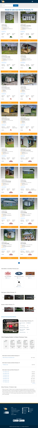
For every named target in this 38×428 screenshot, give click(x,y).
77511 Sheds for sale (6, 371)
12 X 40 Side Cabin (5, 243)
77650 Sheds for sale (6, 378)
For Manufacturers (15, 410)
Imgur (31, 411)
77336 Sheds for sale (6, 375)
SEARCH (15, 5)
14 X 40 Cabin (23, 56)
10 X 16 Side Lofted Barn (26, 150)
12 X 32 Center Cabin (6, 56)
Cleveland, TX (19, 286)
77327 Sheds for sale (6, 373)
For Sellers (13, 408)
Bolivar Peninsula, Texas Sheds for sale (8, 357)
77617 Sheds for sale (6, 381)
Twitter (24, 413)
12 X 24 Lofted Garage (6, 181)
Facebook (25, 408)
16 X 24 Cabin (23, 87)
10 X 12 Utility (4, 25)
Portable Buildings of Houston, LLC (8, 28)
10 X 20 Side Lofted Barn (26, 25)
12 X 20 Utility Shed (6, 87)
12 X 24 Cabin (4, 150)
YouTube (25, 411)
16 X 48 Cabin (23, 243)
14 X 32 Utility (23, 181)
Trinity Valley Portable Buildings (7, 246)
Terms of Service (14, 411)
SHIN (12, 407)
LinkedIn (25, 410)
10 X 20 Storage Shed (25, 119)
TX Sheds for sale (5, 364)
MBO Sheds (4, 90)
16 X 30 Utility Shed (6, 119)
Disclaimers (13, 414)
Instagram (31, 408)
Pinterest (31, 410)
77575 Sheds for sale (6, 376)
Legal (12, 413)
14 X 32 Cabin (4, 212)
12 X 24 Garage (24, 212)
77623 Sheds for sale (6, 380)
